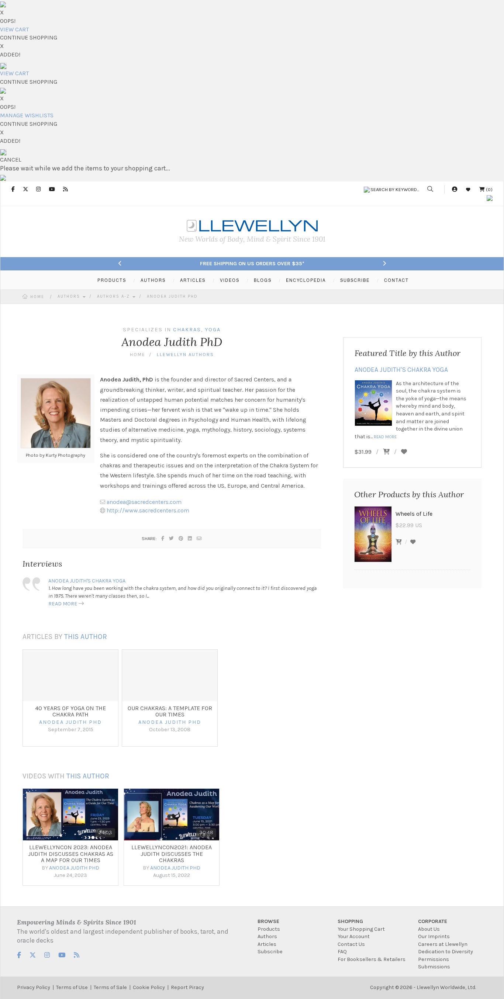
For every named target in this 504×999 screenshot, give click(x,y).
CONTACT (396, 280)
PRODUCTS (111, 280)
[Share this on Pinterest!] (181, 538)
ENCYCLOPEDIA (306, 280)
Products (269, 929)
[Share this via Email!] (199, 538)
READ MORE (62, 604)
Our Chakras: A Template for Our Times (170, 711)
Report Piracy (187, 987)
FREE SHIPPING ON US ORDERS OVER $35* (252, 263)
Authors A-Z (114, 296)
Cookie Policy (149, 987)
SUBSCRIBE (355, 280)
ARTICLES (193, 280)
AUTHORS (153, 280)
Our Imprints (434, 936)
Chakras (187, 329)
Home (37, 296)
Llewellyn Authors (185, 354)
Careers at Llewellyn (442, 944)
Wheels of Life (414, 513)
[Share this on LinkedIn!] (190, 538)
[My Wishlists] (468, 189)
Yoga (213, 329)
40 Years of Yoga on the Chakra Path (70, 711)
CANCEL (10, 159)
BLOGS (263, 280)
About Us (429, 929)
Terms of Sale (110, 987)
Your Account (354, 936)
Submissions (434, 967)
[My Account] (454, 189)
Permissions (433, 959)
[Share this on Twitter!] (172, 538)
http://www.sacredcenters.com (148, 510)
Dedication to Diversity (445, 951)
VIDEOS (229, 280)
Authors (70, 296)
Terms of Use (72, 987)
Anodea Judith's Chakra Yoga (86, 581)
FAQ (342, 951)
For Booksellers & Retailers (371, 959)
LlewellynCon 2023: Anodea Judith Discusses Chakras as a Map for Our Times (70, 854)
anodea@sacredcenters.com (144, 501)
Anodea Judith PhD (172, 296)
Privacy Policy (33, 987)
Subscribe (270, 951)
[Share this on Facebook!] (163, 538)
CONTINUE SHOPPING (28, 37)
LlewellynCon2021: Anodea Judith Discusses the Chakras (171, 854)
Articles (267, 944)
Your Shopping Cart (361, 929)
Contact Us (351, 944)
